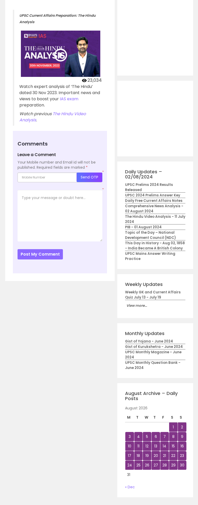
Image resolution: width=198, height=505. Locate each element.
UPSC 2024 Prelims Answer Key (152, 195)
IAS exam (69, 99)
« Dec (130, 487)
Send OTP (89, 177)
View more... (136, 305)
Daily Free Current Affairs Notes (154, 200)
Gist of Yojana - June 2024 (149, 341)
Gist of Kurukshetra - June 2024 (154, 346)
